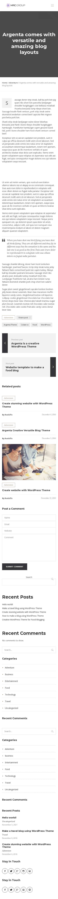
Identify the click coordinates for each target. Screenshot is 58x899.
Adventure (13, 82)
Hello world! (7, 604)
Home (4, 82)
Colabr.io (25, 324)
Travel (8, 701)
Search (29, 577)
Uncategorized (11, 708)
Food (35, 324)
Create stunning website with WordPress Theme (24, 612)
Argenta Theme (10, 324)
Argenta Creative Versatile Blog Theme (26, 430)
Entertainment (11, 681)
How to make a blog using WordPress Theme (23, 615)
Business (9, 674)
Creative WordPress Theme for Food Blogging (23, 619)
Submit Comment (14, 566)
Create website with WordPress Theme (26, 490)
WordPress (46, 324)
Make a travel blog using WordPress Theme (22, 608)
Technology (10, 694)
